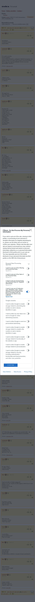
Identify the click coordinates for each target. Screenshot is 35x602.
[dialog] (17, 301)
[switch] (27, 268)
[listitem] (17, 264)
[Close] (31, 230)
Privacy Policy (28, 371)
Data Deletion (7, 371)
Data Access (17, 371)
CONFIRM (10, 365)
